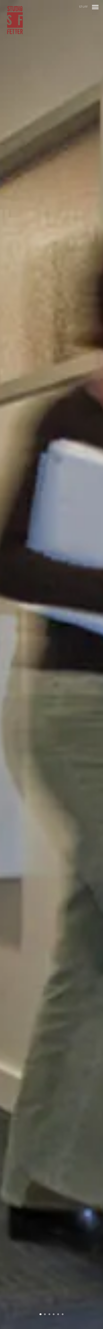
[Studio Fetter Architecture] (14, 19)
